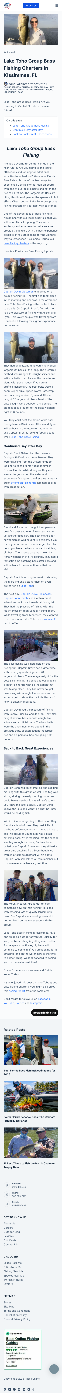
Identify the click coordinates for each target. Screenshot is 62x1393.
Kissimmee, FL (48, 619)
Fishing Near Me (13, 1271)
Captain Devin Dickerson (19, 291)
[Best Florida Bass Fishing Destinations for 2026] (31, 1050)
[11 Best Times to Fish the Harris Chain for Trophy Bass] (31, 1142)
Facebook (44, 998)
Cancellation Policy (15, 1315)
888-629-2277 (19, 1196)
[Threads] (19, 1389)
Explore (8, 1283)
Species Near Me (14, 1275)
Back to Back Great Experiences (32, 134)
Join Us (32, 5)
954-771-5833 (19, 1205)
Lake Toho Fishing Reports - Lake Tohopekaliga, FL (29, 88)
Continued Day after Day (28, 129)
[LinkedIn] (24, 1389)
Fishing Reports (12, 87)
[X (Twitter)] (9, 1389)
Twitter (19, 1003)
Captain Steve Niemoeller (36, 593)
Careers (8, 1227)
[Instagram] (14, 1389)
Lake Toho (27, 585)
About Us (9, 1223)
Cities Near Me (12, 1267)
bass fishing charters (16, 243)
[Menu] (56, 5)
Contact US (11, 1244)
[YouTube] (29, 1389)
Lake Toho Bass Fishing (25, 436)
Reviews (9, 1236)
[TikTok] (33, 1389)
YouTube (9, 1003)
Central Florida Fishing (35, 87)
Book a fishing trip (44, 1012)
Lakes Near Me (13, 1262)
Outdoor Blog (12, 1231)
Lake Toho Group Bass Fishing (31, 125)
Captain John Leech (16, 598)
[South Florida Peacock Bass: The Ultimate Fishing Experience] (31, 1096)
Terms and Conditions (17, 1310)
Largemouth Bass (13, 92)
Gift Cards (10, 1240)
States (7, 1302)
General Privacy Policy (17, 1319)
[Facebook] (5, 1389)
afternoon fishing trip (23, 482)
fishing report (17, 990)
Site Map (9, 1306)
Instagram (36, 1003)
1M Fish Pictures (13, 1279)
